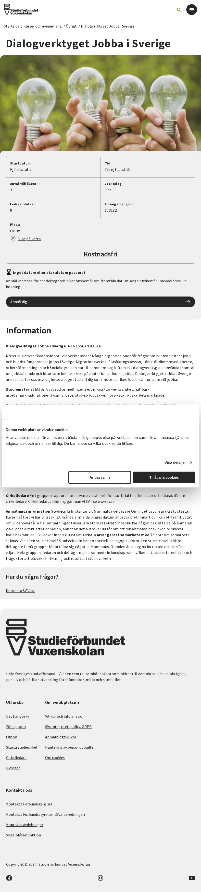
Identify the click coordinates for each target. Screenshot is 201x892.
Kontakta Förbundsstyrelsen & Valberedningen (45, 814)
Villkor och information (65, 716)
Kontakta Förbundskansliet (29, 804)
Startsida (11, 26)
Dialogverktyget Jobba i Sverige (107, 26)
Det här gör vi (17, 716)
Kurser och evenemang (43, 26)
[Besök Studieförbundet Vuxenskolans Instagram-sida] (100, 879)
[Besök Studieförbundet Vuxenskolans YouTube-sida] (192, 879)
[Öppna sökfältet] (179, 10)
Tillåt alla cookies (164, 477)
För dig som (16, 726)
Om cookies (55, 757)
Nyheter (13, 767)
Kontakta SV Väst (20, 590)
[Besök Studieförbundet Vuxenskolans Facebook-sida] (9, 879)
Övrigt (71, 26)
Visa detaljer (175, 462)
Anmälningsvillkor (60, 736)
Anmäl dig (18, 301)
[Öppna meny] (191, 9)
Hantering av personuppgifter (70, 747)
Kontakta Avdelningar (24, 824)
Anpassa (96, 477)
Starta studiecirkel (21, 747)
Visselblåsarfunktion (23, 835)
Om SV (11, 736)
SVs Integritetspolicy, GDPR (68, 726)
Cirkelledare (16, 757)
